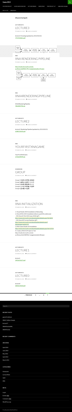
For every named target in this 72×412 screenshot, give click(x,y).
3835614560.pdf (20, 285)
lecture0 (22, 275)
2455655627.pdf (20, 260)
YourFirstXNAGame (30, 146)
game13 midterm (7, 317)
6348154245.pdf (20, 131)
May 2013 (5, 353)
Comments (7, 398)
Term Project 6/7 (51, 6)
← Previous (28, 295)
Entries (6, 395)
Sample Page (41, 6)
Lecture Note (19, 24)
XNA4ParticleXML (8, 326)
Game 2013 (7, 2)
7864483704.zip (20, 106)
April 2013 (5, 357)
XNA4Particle (6, 329)
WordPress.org (7, 402)
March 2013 (6, 360)
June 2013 (5, 350)
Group (20, 172)
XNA (16, 55)
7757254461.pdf (20, 38)
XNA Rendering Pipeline (32, 58)
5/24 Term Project (7, 6)
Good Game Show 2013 (20, 6)
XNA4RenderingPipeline (33, 96)
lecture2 (22, 121)
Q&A (4, 378)
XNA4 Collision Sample (9, 320)
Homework (18, 169)
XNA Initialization (29, 204)
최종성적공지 (13, 10)
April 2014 (5, 347)
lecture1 (22, 250)
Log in (4, 392)
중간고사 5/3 (5, 10)
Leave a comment (32, 31)
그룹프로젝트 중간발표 (63, 6)
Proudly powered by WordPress (10, 410)
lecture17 (5, 323)
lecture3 (22, 28)
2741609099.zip (20, 157)
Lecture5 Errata (32, 6)
